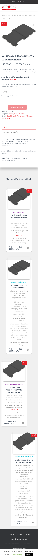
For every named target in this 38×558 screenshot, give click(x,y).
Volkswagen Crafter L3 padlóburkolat (24, 461)
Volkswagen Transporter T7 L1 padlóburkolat (14, 389)
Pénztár (20, 2)
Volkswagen (21, 116)
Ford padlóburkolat (19, 212)
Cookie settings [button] (17, 555)
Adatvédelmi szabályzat (19, 539)
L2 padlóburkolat (12, 116)
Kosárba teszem (16, 107)
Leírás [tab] (5, 127)
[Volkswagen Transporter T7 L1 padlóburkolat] (14, 370)
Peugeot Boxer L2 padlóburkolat (19, 286)
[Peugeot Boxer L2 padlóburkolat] (19, 268)
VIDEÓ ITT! (12, 79)
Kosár (24, 2)
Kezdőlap (3, 15)
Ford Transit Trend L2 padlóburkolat (19, 216)
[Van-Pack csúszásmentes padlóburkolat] (9, 7)
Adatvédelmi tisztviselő (12, 544)
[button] (33, 25)
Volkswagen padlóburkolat (14, 15)
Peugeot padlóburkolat (19, 282)
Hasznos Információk (19, 549)
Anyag (5, 92)
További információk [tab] (10, 132)
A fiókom (14, 2)
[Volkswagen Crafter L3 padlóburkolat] (24, 442)
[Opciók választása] (28, 248)
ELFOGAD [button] (29, 555)
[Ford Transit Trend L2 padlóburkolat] (19, 197)
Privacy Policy (28, 544)
